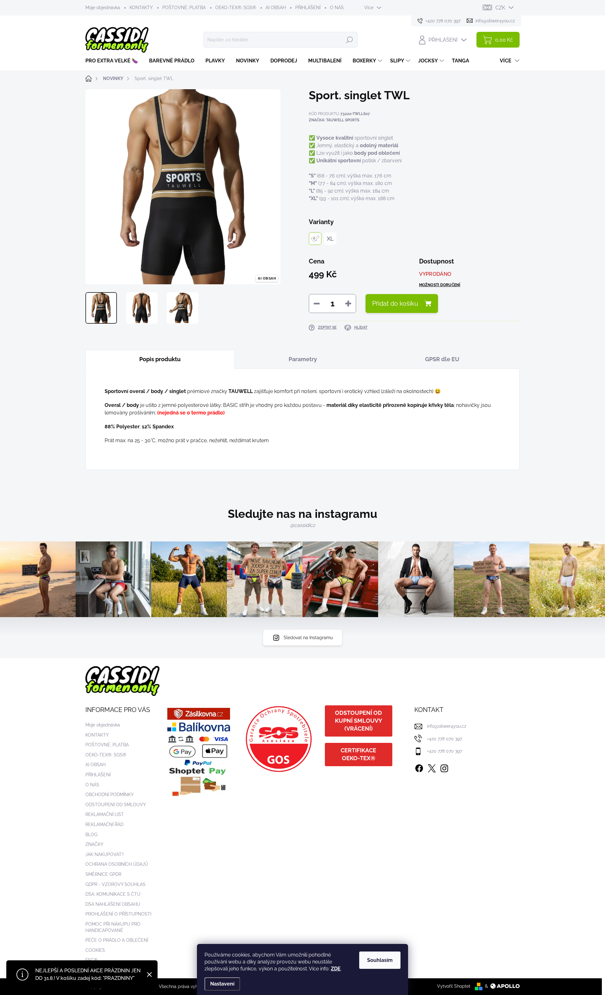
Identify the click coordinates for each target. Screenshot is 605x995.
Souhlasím (380, 960)
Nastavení (222, 984)
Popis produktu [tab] (160, 359)
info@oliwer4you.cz (446, 726)
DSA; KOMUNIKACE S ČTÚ (113, 894)
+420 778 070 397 (444, 738)
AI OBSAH (276, 7)
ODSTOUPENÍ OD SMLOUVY (115, 804)
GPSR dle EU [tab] (442, 359)
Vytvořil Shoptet (453, 986)
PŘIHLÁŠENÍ (307, 7)
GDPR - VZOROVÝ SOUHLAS (115, 884)
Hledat (349, 39)
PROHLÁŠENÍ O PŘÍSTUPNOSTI (118, 914)
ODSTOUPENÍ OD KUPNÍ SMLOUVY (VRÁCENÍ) (358, 720)
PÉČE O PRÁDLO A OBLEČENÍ (116, 940)
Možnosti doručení (439, 285)
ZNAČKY (94, 844)
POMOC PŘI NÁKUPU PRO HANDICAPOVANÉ (113, 927)
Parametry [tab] (303, 359)
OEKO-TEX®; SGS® (235, 7)
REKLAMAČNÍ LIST (104, 814)
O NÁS (337, 7)
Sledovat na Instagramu (308, 637)
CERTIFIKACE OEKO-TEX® (358, 754)
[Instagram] (444, 767)
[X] (431, 767)
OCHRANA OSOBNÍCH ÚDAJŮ (116, 864)
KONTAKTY (141, 7)
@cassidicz (302, 525)
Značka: (334, 120)
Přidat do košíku (395, 303)
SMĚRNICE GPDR (103, 874)
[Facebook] (419, 767)
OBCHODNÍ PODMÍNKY (109, 794)
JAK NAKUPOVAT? (104, 854)
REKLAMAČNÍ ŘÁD (104, 824)
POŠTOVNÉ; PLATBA (184, 7)
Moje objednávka (102, 7)
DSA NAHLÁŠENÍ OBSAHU (112, 904)
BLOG (91, 834)
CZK (500, 8)
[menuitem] (114, 60)
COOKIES (95, 950)
